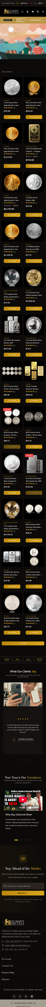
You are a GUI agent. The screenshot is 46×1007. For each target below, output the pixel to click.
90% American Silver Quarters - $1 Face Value (11, 433)
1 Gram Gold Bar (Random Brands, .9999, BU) (32, 387)
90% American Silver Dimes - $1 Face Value (11, 387)
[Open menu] (43, 11)
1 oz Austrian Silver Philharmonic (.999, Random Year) (32, 619)
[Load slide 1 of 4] (16, 840)
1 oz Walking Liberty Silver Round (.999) (33, 248)
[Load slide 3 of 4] (25, 840)
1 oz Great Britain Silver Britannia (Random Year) (34, 341)
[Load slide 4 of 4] (29, 840)
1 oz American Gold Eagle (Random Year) (11, 199)
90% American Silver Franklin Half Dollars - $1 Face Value (33, 573)
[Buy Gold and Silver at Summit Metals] (13, 926)
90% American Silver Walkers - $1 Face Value (34, 433)
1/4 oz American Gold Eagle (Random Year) (11, 150)
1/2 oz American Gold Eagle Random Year (11, 248)
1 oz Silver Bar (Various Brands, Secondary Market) (11, 573)
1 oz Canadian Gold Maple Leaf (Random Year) (11, 527)
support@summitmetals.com (17, 945)
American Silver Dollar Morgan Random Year (11, 619)
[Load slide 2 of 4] (21, 840)
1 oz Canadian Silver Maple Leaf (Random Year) (11, 295)
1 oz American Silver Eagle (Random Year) (11, 104)
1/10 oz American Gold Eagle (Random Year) (33, 104)
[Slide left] (20, 759)
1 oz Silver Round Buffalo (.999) (32, 199)
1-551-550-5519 (12, 941)
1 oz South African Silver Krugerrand (10, 480)
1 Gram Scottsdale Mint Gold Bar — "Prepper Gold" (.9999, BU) (34, 150)
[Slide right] (25, 759)
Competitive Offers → (35, 20)
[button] (22, 11)
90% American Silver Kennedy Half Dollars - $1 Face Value (34, 526)
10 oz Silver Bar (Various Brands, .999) (12, 341)
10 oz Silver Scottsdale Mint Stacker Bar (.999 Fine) (33, 480)
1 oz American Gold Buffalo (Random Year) (34, 294)
